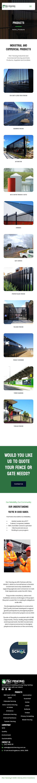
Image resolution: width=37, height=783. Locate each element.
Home (14, 30)
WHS (3, 728)
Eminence (18, 227)
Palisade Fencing (18, 327)
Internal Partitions (9, 718)
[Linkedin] (6, 689)
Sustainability (7, 738)
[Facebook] (3, 689)
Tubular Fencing (18, 426)
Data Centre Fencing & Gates (18, 194)
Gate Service (18, 260)
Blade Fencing (27, 720)
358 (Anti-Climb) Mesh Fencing (18, 95)
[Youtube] (9, 689)
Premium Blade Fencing (18, 294)
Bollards (27, 709)
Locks (27, 706)
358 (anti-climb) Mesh (10, 696)
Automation (18, 161)
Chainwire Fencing (18, 128)
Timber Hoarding (18, 393)
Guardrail (27, 699)
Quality (4, 731)
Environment (6, 735)
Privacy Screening (18, 360)
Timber (27, 713)
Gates (27, 702)
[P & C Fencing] (9, 6)
